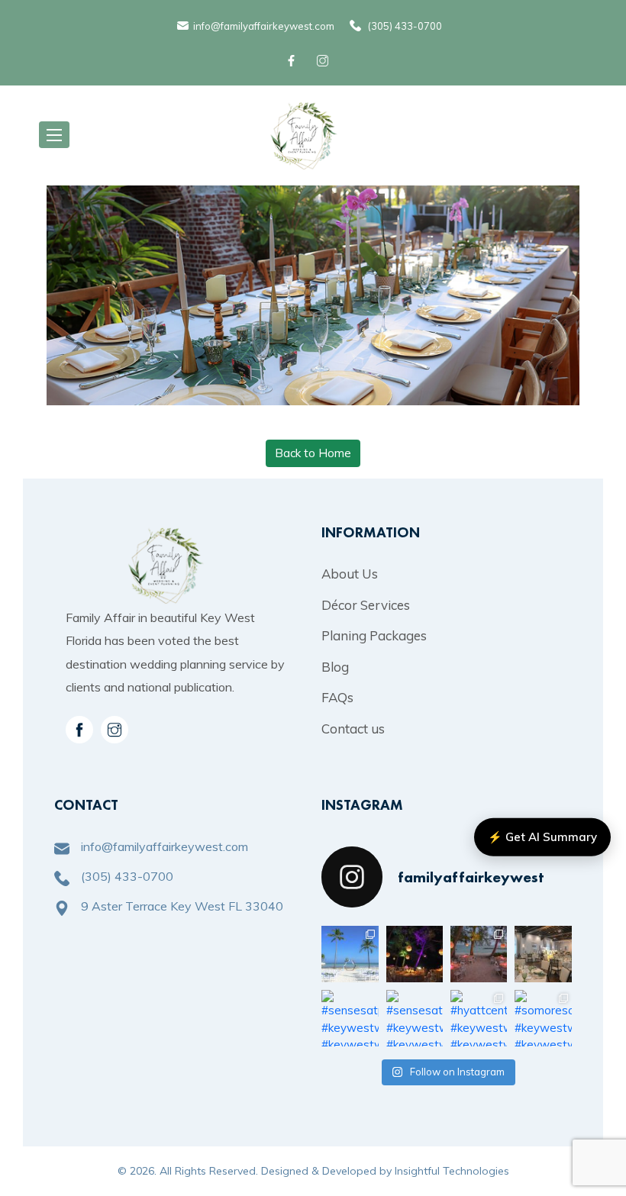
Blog (335, 667)
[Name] (54, 134)
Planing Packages (374, 635)
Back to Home (313, 453)
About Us (349, 574)
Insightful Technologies (452, 1171)
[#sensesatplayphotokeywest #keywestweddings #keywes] (543, 954)
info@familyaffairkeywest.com (263, 26)
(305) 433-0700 (405, 26)
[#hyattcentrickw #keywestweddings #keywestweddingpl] (478, 1018)
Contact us (353, 729)
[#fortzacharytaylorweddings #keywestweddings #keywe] (414, 954)
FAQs (337, 697)
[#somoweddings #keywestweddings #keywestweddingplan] (349, 954)
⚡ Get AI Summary (542, 837)
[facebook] (294, 61)
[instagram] (114, 729)
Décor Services (365, 605)
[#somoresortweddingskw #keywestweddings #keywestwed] (543, 1018)
